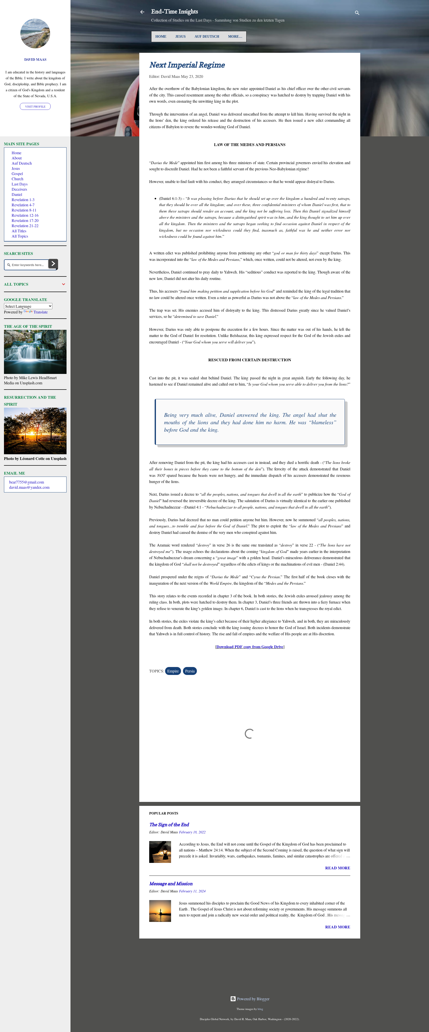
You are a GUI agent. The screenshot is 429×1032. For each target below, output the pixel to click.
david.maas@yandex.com (29, 487)
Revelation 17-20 (25, 220)
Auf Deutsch (207, 36)
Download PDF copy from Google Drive (249, 646)
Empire (173, 670)
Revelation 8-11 (24, 209)
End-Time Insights (174, 12)
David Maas (35, 59)
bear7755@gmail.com (26, 482)
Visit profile (35, 106)
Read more (337, 868)
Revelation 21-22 (25, 225)
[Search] (357, 13)
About (17, 157)
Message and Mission (170, 883)
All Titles (19, 230)
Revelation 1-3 (23, 199)
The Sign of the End (169, 824)
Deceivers (19, 189)
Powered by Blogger (252, 998)
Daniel (17, 194)
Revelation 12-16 (25, 215)
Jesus (180, 36)
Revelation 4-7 (23, 204)
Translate (41, 311)
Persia (190, 670)
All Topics (20, 236)
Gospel (17, 173)
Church (17, 178)
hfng (260, 1009)
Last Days (20, 183)
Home (160, 36)
